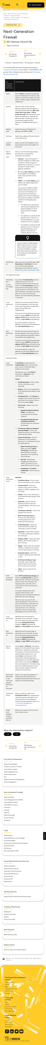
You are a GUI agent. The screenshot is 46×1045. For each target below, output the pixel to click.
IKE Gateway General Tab (11, 19)
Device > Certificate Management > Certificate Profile (27, 703)
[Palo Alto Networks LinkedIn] (12, 1033)
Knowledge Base (10, 1011)
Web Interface (37, 958)
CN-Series (7, 807)
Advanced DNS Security (11, 873)
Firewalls (6, 810)
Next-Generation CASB (11, 851)
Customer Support (10, 1006)
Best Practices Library (10, 934)
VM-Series (7, 820)
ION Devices (7, 848)
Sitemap (7, 993)
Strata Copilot (36, 5)
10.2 (13, 958)
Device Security (8, 876)
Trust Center (9, 1022)
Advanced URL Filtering (11, 868)
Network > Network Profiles (12, 15)
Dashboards (7, 912)
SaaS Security (8, 881)
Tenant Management (10, 782)
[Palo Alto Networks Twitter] (17, 1033)
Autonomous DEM (9, 919)
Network (25, 13)
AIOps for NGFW (9, 797)
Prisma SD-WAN (9, 846)
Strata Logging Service (11, 772)
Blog (6, 986)
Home (5, 13)
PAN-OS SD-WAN (9, 815)
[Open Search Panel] (17, 5)
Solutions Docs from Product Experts (15, 949)
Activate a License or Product (13, 766)
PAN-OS (6, 812)
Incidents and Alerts (10, 914)
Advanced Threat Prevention (12, 871)
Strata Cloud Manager (10, 764)
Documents (8, 1026)
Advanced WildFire (9, 866)
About (7, 1002)
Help (31, 958)
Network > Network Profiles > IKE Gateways (16, 17)
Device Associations (10, 774)
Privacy (7, 1020)
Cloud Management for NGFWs (13, 800)
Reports (6, 917)
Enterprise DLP (8, 879)
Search (7, 984)
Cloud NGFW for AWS (10, 802)
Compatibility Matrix (11, 989)
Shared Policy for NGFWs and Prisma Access (17, 896)
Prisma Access (8, 835)
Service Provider (9, 818)
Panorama (8, 960)
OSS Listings (9, 991)
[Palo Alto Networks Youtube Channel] (21, 1033)
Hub (5, 777)
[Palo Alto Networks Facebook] (7, 1033)
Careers (7, 1004)
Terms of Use (9, 1024)
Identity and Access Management (14, 779)
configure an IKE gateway (11, 70)
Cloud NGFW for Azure (11, 805)
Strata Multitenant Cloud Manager (14, 838)
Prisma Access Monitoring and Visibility (16, 843)
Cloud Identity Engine (10, 769)
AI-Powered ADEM (9, 840)
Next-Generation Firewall (15, 13)
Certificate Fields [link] (33, 270)
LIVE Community (10, 1009)
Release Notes (9, 982)
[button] (44, 836)
